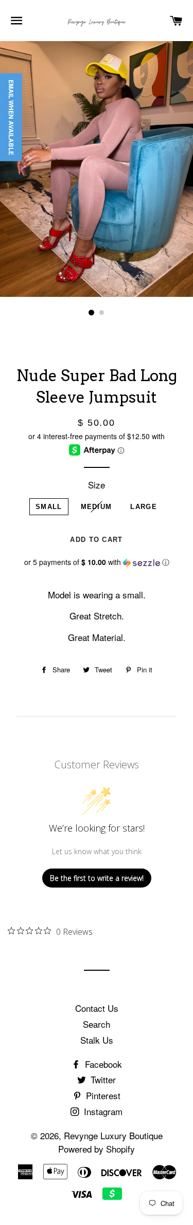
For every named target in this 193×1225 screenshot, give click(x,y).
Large (143, 507)
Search (96, 1023)
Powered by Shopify (96, 1148)
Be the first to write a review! (97, 878)
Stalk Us (96, 1039)
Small (49, 507)
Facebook (102, 1064)
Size (96, 484)
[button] (96, 562)
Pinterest (101, 1095)
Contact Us (96, 1008)
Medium (96, 507)
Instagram (101, 1111)
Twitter (102, 1079)
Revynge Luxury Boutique (113, 1135)
